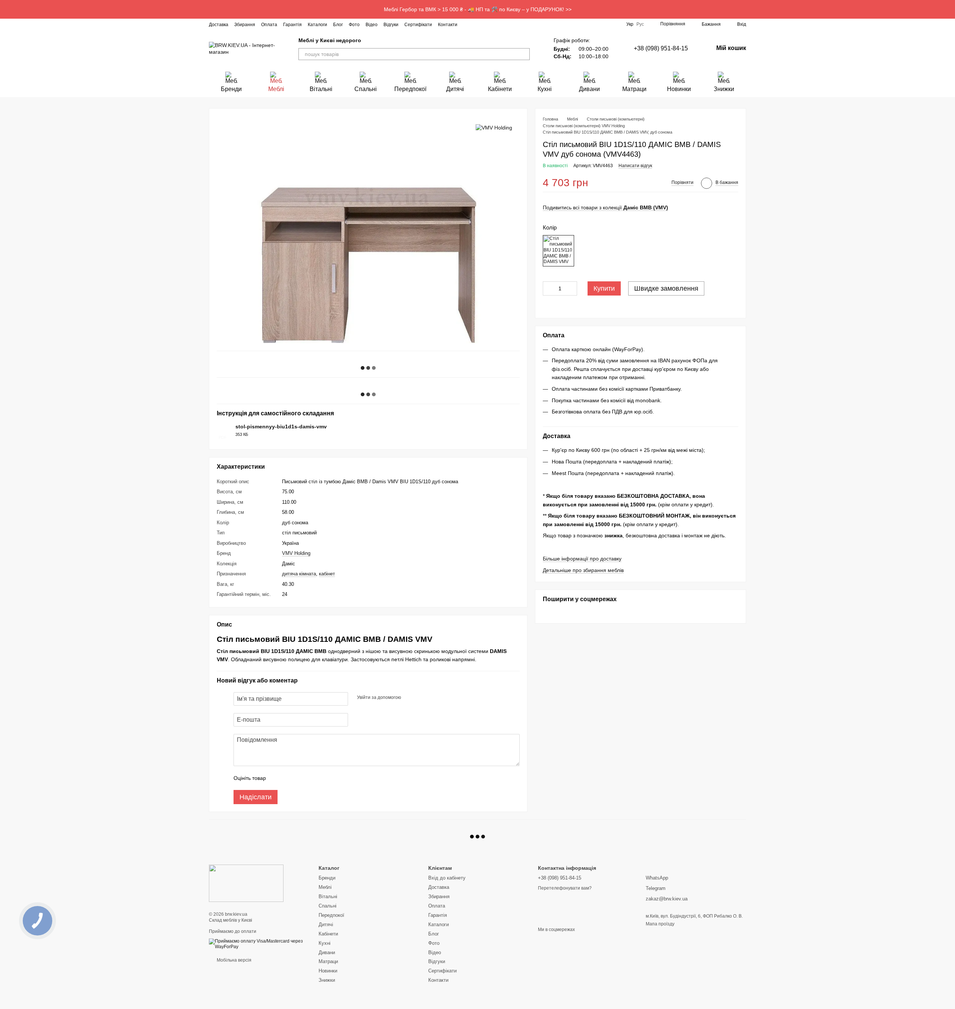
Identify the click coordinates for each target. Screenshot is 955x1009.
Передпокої (410, 89)
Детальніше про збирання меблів (583, 570)
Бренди (231, 89)
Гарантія (292, 24)
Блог (338, 24)
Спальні (365, 89)
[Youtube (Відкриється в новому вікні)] (495, 24)
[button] (949, 9)
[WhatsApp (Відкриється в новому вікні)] (522, 24)
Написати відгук (635, 165)
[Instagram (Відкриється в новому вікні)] (468, 24)
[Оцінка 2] (290, 778)
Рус (640, 24)
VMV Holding (296, 553)
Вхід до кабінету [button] (447, 878)
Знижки (724, 89)
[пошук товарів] (524, 54)
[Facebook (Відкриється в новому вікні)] (477, 24)
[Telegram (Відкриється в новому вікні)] (504, 24)
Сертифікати (418, 24)
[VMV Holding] (494, 127)
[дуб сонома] (558, 250)
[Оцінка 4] (314, 778)
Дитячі (455, 89)
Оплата (269, 24)
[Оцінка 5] (326, 778)
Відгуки (390, 24)
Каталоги (317, 24)
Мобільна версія (233, 960)
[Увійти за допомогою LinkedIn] (433, 697)
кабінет (327, 574)
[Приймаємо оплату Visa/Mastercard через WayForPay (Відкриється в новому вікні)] (258, 944)
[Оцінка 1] (278, 778)
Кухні (545, 89)
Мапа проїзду (660, 924)
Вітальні (321, 89)
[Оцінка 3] (302, 778)
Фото (354, 24)
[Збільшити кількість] (571, 288)
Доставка (218, 24)
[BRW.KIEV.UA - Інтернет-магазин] (246, 882)
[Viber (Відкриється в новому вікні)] (513, 24)
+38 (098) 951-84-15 (661, 48)
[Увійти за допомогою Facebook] (409, 697)
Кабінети (500, 89)
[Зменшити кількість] (548, 288)
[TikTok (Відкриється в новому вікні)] (486, 24)
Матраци (634, 89)
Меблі (276, 89)
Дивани (589, 89)
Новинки (679, 89)
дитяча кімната (299, 574)
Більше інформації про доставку (582, 559)
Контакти (447, 24)
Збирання (244, 24)
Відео (372, 24)
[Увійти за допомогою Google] (421, 697)
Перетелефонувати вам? (565, 888)
